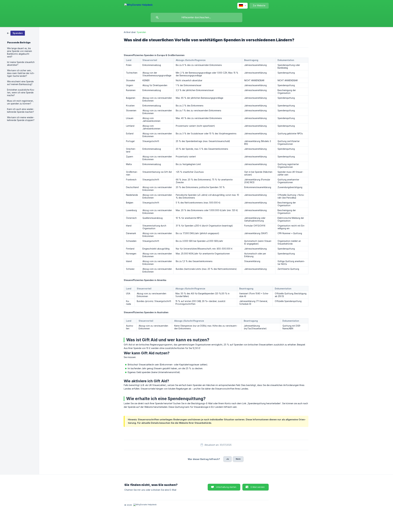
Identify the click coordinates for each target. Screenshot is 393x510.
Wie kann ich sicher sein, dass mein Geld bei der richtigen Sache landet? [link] (21, 73)
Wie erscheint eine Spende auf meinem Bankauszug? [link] (20, 83)
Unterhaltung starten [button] (226, 487)
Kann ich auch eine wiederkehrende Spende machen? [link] (20, 110)
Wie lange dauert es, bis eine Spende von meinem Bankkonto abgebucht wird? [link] (19, 52)
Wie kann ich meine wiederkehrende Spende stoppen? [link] (20, 118)
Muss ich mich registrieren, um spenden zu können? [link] (20, 102)
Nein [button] (238, 459)
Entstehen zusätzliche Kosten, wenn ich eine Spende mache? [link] (21, 93)
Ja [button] (227, 459)
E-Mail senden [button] (258, 487)
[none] (138, 5)
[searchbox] (196, 17)
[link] (16, 32)
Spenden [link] (141, 32)
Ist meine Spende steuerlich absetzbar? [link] (21, 63)
